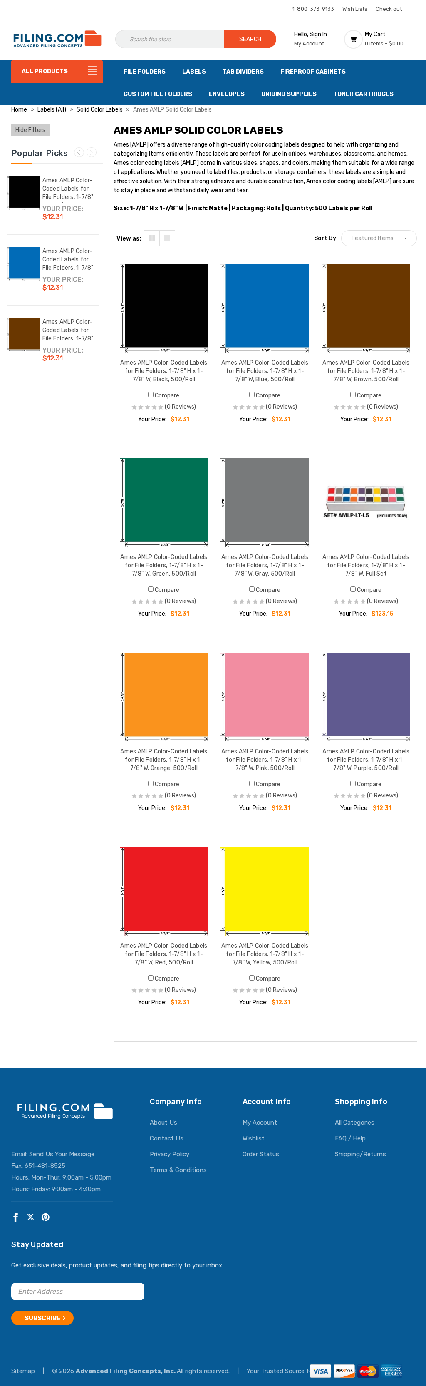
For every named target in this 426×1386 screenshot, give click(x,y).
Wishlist (254, 1138)
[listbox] (379, 238)
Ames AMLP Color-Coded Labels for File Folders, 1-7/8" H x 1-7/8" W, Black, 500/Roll (68, 197)
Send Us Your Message (61, 1154)
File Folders (145, 71)
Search (250, 39)
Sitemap (24, 1371)
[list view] (167, 238)
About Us (163, 1122)
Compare (166, 395)
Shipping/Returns (360, 1154)
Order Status (261, 1154)
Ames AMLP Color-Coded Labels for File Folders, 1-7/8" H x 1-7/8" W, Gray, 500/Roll (264, 565)
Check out (389, 9)
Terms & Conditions (178, 1170)
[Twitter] (30, 1217)
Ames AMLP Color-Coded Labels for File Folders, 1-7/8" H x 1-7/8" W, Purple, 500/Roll (365, 760)
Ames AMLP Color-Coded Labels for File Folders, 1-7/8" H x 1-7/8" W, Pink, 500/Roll (264, 760)
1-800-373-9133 (313, 9)
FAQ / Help (350, 1138)
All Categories (354, 1122)
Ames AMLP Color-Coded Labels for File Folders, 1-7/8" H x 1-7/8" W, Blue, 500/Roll (68, 268)
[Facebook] (15, 1217)
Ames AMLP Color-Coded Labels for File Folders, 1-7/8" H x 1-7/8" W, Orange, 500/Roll (163, 760)
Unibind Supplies (289, 94)
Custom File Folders (158, 94)
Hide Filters (30, 130)
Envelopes (227, 94)
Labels (194, 71)
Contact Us (166, 1138)
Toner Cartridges (363, 94)
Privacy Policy (169, 1154)
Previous (79, 152)
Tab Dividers (243, 71)
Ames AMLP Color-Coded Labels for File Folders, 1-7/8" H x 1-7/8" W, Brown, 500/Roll (69, 338)
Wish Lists (354, 9)
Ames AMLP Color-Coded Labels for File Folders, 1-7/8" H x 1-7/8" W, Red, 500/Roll (163, 954)
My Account (260, 1122)
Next (92, 152)
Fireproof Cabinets (313, 71)
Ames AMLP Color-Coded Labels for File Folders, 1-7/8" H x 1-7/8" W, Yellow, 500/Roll (264, 954)
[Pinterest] (45, 1217)
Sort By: (326, 238)
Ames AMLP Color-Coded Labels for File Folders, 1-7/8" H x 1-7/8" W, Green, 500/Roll (163, 565)
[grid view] (152, 238)
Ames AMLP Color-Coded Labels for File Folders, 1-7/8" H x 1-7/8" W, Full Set (365, 565)
